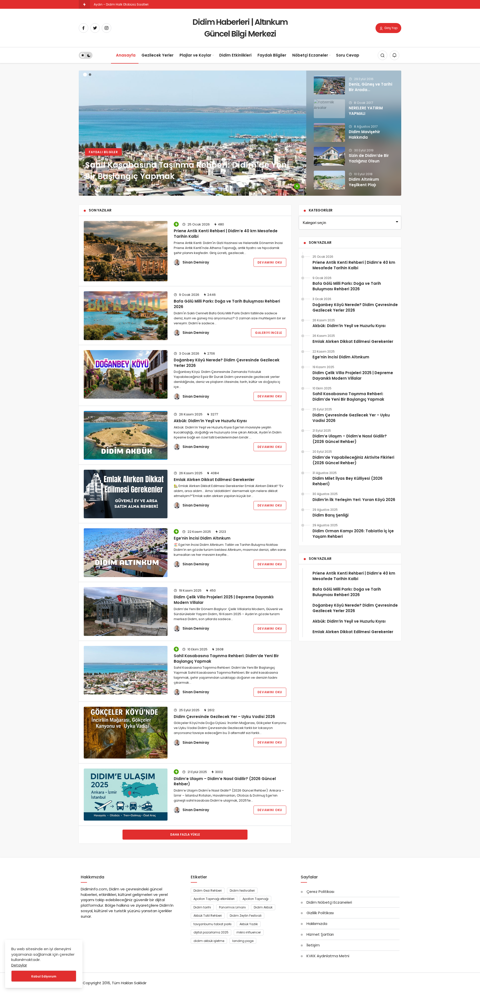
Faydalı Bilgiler (272, 55)
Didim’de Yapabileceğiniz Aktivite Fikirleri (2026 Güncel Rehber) (353, 460)
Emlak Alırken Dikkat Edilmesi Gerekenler (214, 479)
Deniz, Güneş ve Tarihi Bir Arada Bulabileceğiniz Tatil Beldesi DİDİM (370, 92)
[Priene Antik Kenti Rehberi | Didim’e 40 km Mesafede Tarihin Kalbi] (126, 251)
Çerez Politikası (320, 891)
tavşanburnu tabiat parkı (213, 924)
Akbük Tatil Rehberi (208, 915)
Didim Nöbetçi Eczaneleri (329, 902)
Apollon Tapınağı (255, 899)
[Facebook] (83, 28)
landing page (243, 941)
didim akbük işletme (209, 941)
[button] (85, 75)
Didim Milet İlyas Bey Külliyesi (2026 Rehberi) (347, 481)
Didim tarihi (202, 907)
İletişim (313, 945)
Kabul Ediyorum (43, 976)
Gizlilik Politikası (320, 912)
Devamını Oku (270, 262)
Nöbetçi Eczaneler (310, 55)
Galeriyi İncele (268, 333)
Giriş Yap (391, 28)
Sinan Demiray (195, 262)
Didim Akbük (263, 907)
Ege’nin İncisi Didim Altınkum (202, 538)
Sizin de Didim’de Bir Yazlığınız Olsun (369, 158)
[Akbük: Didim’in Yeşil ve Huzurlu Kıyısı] (126, 435)
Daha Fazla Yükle (185, 834)
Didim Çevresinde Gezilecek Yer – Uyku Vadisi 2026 (224, 716)
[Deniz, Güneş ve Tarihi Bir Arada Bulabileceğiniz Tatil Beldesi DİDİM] (329, 85)
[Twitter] (95, 28)
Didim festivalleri (242, 890)
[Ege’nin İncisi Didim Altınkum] (126, 552)
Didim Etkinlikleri (235, 55)
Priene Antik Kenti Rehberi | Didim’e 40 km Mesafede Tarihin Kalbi (226, 233)
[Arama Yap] (382, 55)
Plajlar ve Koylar (195, 55)
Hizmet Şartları (320, 934)
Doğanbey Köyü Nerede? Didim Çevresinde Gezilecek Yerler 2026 (355, 307)
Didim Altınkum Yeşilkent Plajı (364, 182)
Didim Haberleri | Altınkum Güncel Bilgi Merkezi (240, 27)
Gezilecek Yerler (158, 55)
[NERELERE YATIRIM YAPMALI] (329, 108)
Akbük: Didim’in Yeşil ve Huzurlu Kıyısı (210, 420)
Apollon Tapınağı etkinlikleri (214, 899)
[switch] (85, 55)
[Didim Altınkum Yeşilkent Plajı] (329, 180)
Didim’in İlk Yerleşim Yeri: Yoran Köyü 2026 (353, 499)
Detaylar (19, 965)
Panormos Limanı (232, 907)
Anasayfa (126, 55)
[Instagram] (106, 28)
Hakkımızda (316, 923)
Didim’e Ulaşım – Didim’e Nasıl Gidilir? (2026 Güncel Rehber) (225, 781)
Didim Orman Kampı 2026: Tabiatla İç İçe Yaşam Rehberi (353, 533)
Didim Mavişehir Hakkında (364, 134)
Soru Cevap (347, 55)
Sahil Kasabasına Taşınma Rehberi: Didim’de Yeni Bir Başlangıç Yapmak (226, 658)
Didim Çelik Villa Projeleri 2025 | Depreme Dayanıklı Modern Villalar (224, 599)
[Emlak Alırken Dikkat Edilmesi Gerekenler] (126, 494)
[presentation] (82, 130)
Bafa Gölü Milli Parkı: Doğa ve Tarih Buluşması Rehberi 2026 (227, 304)
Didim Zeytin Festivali (246, 915)
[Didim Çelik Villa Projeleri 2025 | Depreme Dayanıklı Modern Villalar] (126, 611)
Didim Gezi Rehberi (208, 890)
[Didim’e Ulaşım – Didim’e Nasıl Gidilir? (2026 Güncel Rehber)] (126, 795)
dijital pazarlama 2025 (211, 932)
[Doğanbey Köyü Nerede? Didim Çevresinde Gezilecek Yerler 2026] (126, 374)
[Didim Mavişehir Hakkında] (329, 132)
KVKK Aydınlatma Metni (327, 955)
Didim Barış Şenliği (330, 515)
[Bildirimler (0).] (394, 55)
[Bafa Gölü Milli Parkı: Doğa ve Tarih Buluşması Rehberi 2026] (126, 315)
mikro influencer (248, 932)
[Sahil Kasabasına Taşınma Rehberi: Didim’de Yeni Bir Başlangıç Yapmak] (240, 133)
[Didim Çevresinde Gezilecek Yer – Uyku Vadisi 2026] (126, 733)
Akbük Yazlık (249, 924)
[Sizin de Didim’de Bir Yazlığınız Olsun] (329, 156)
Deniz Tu (100, 4)
